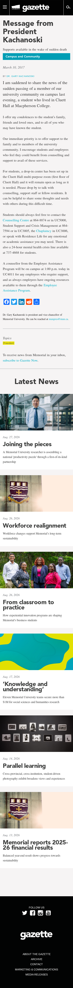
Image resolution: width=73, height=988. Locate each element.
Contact (36, 964)
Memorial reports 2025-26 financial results (35, 845)
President (8, 343)
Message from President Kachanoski (28, 31)
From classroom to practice (28, 605)
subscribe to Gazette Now (20, 360)
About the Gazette (37, 954)
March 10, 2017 (14, 67)
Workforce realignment (34, 525)
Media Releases (36, 974)
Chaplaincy (43, 230)
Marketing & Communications (36, 969)
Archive (36, 959)
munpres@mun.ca (58, 319)
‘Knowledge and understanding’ (25, 686)
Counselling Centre (16, 220)
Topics (7, 338)
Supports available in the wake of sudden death (35, 49)
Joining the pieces (27, 444)
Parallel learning (24, 765)
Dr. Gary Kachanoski (20, 76)
